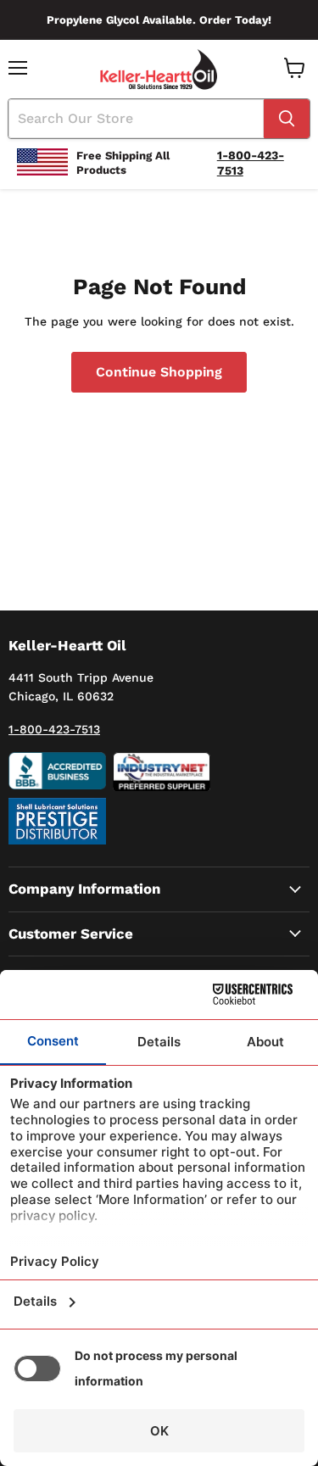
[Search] (287, 118)
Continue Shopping (159, 372)
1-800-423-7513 (54, 729)
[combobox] (136, 118)
